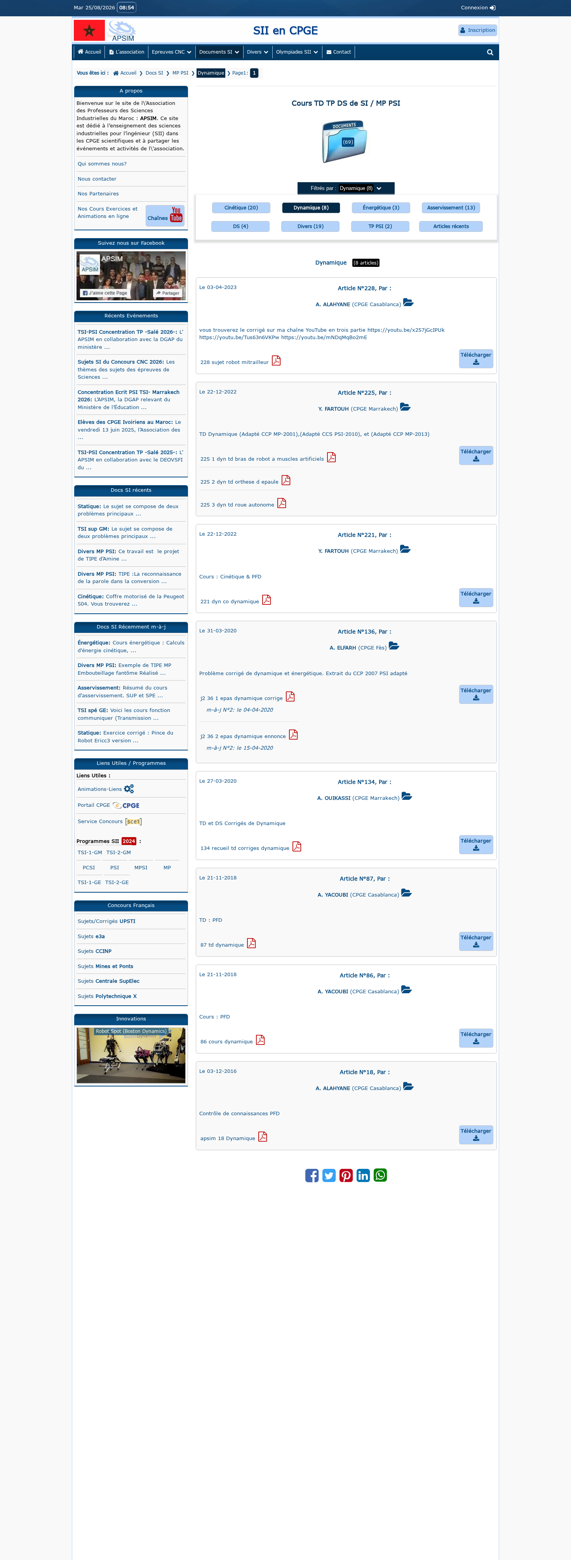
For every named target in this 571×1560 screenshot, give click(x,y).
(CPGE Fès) (365, 646)
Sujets (91, 936)
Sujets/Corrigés (106, 921)
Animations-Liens (106, 789)
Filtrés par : (346, 188)
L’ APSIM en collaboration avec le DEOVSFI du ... (130, 459)
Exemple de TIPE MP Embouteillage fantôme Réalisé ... (124, 669)
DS (240, 226)
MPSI (140, 867)
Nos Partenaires (98, 193)
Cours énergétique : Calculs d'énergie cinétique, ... (131, 646)
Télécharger (476, 359)
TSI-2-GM (118, 852)
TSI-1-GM (90, 852)
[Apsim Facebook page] (131, 275)
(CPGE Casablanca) (365, 303)
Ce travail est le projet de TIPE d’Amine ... (128, 555)
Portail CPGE (95, 805)
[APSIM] (122, 30)
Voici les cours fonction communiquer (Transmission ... (124, 714)
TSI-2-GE (117, 882)
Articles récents (451, 226)
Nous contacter (97, 179)
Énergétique (381, 208)
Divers (311, 226)
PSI (114, 867)
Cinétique (241, 208)
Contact (339, 52)
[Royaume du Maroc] (89, 30)
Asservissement (451, 208)
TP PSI (380, 226)
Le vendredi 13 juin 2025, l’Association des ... (129, 429)
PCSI (89, 867)
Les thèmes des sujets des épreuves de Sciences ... (126, 369)
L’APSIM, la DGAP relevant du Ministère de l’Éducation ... (128, 399)
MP (167, 867)
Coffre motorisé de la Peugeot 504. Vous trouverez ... (131, 600)
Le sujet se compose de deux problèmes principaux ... (128, 510)
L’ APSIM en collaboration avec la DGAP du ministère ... (130, 339)
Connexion (478, 7)
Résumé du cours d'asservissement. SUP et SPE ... (122, 691)
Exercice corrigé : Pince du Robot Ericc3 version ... (125, 736)
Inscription (477, 30)
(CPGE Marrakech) (365, 407)
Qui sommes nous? (102, 163)
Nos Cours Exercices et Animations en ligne (130, 213)
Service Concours (101, 821)
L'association (127, 52)
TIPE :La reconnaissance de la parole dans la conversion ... (129, 578)
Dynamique (311, 208)
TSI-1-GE (89, 882)
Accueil (92, 52)
